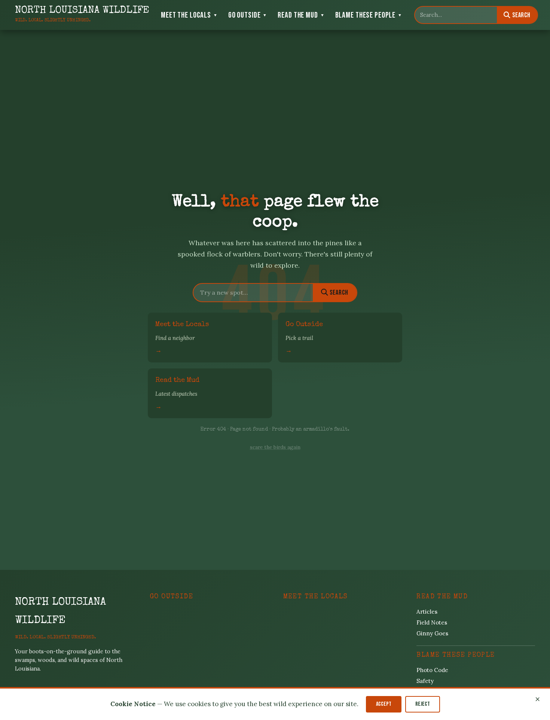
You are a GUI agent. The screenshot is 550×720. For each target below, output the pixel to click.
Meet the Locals (189, 15)
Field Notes (431, 622)
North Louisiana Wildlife (60, 611)
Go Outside (248, 15)
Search (521, 15)
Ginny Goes (432, 633)
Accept (383, 704)
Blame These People (368, 15)
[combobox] (456, 15)
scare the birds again (275, 447)
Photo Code (432, 670)
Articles (426, 611)
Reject (422, 704)
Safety (425, 680)
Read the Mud (301, 15)
